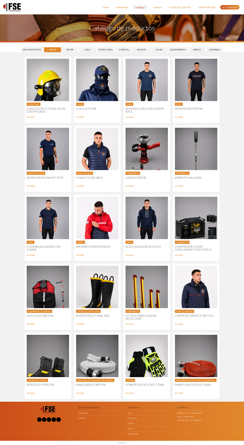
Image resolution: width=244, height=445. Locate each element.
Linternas (214, 50)
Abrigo (197, 50)
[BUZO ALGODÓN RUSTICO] (147, 218)
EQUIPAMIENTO (133, 173)
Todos (52, 50)
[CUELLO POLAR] (97, 80)
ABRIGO (81, 173)
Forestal (124, 50)
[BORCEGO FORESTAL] (48, 356)
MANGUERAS (82, 380)
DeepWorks (122, 443)
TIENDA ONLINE (206, 7)
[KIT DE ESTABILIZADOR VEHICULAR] (147, 287)
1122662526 (230, 7)
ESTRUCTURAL (33, 104)
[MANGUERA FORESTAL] (97, 356)
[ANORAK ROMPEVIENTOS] (97, 218)
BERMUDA (32, 173)
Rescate (141, 50)
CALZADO (81, 311)
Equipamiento (178, 50)
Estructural (106, 50)
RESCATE (130, 380)
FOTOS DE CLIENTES (180, 7)
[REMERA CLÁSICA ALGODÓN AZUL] (147, 80)
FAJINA (80, 104)
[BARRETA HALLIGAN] (196, 149)
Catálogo (139, 7)
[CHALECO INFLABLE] (97, 149)
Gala (87, 50)
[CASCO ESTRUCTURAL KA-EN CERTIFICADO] (48, 80)
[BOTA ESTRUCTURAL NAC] (97, 287)
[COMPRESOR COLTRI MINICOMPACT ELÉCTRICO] (196, 218)
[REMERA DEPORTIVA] (196, 80)
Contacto (157, 7)
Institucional (122, 7)
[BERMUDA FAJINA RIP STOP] (48, 149)
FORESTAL (47, 311)
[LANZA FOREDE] (147, 149)
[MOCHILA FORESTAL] (48, 287)
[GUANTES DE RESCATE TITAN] (147, 356)
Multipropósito (32, 50)
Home (106, 7)
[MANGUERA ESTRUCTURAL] (196, 356)
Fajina (159, 50)
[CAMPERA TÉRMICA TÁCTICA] (196, 287)
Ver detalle (31, 117)
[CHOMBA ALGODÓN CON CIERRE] (48, 218)
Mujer (70, 50)
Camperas (188, 311)
